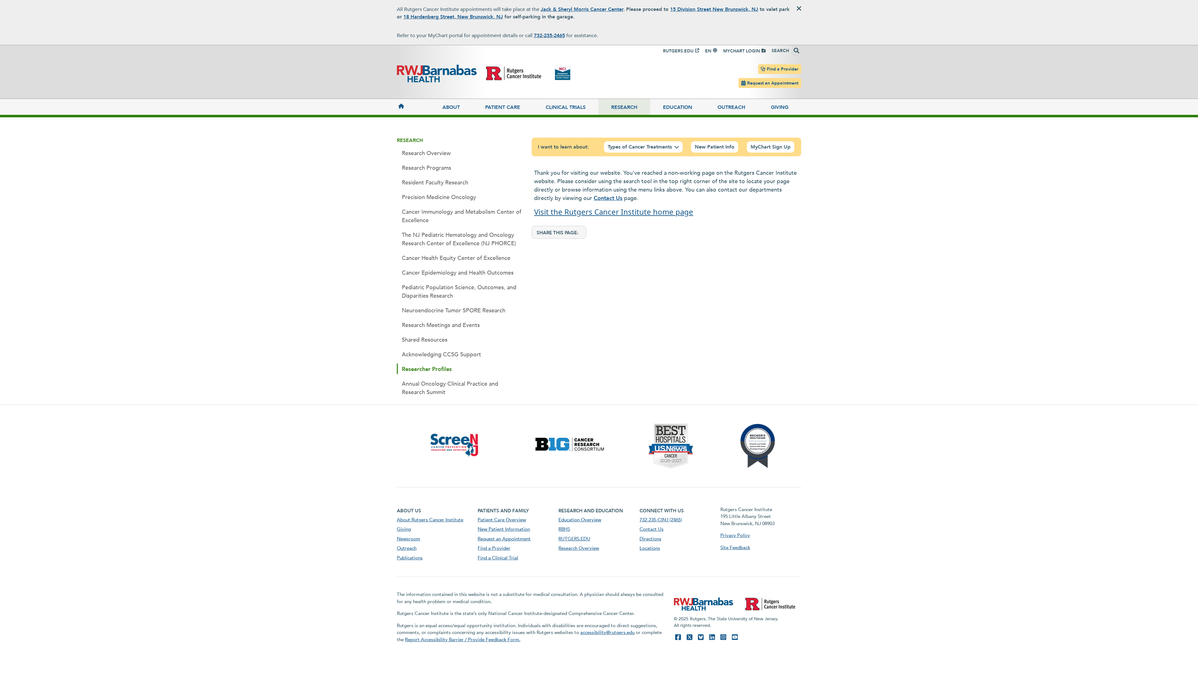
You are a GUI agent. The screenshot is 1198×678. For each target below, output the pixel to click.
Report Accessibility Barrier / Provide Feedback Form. (462, 640)
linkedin (712, 637)
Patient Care (502, 107)
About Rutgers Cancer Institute (430, 520)
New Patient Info (714, 147)
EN (708, 51)
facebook (678, 637)
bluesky (701, 637)
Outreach (731, 107)
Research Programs (426, 168)
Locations (650, 548)
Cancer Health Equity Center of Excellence (456, 258)
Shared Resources (424, 340)
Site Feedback (735, 547)
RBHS (564, 529)
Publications (410, 558)
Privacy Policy (735, 535)
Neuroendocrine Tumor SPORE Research (453, 311)
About (451, 107)
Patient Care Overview (502, 520)
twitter (689, 637)
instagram (723, 637)
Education (677, 107)
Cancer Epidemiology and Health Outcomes (458, 273)
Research (624, 107)
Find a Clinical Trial (498, 558)
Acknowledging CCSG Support (441, 355)
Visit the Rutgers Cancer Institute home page (613, 212)
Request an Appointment (772, 83)
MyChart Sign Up (771, 147)
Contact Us (608, 198)
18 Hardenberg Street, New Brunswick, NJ (453, 16)
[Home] (413, 105)
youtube (735, 637)
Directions (650, 539)
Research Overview (426, 153)
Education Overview (579, 520)
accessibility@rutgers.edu (607, 632)
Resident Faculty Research (435, 183)
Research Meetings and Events (441, 325)
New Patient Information (504, 529)
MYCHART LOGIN (741, 51)
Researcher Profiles (427, 369)
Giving (779, 107)
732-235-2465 (549, 35)
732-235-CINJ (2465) (661, 520)
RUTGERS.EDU (678, 51)
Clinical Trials (566, 107)
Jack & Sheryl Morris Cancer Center (582, 9)
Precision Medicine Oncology (439, 197)
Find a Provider (782, 69)
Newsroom (408, 539)
